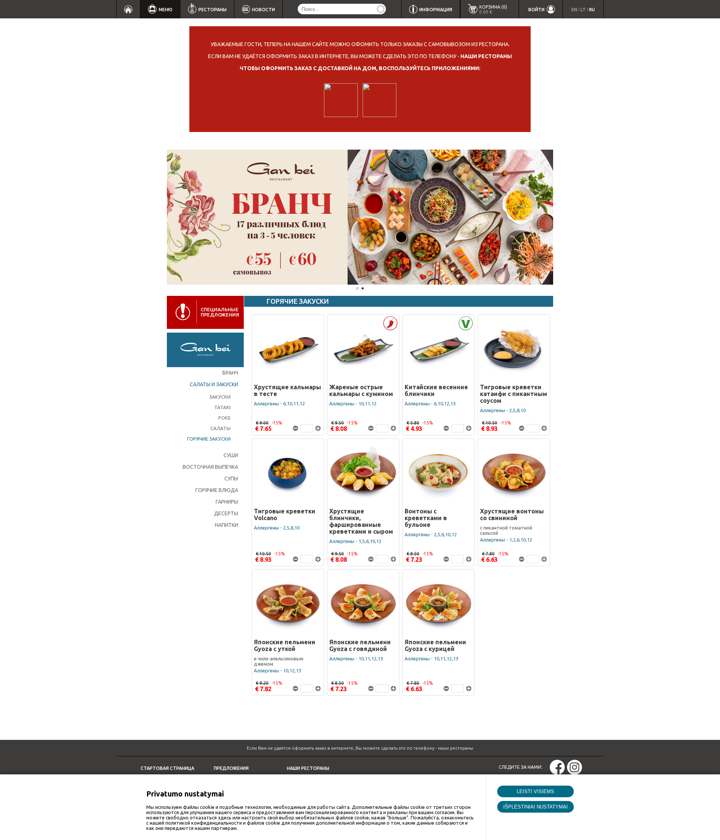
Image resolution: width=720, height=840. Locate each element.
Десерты (226, 513)
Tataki (222, 407)
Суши (231, 455)
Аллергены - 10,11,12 (352, 403)
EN (574, 9)
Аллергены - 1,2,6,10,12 (506, 539)
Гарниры (227, 502)
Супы (231, 479)
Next (564, 217)
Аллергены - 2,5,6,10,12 (431, 534)
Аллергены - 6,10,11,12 (279, 403)
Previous (155, 217)
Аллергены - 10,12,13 (277, 670)
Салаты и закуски (214, 384)
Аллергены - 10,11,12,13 (356, 658)
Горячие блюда (216, 490)
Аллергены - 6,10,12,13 (430, 403)
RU (592, 9)
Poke (224, 417)
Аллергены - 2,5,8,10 (503, 410)
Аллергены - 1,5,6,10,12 (355, 541)
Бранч (230, 373)
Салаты (220, 428)
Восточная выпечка (210, 467)
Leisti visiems (535, 791)
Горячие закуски (209, 438)
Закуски (220, 396)
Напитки (226, 525)
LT (583, 9)
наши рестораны (486, 56)
